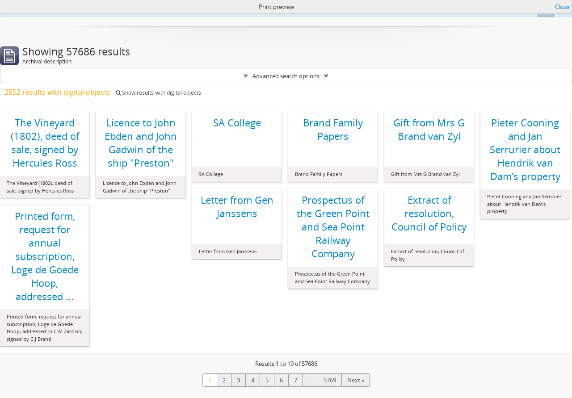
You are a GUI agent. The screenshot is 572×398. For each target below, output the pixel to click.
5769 (330, 380)
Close (562, 7)
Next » (355, 380)
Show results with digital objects (161, 92)
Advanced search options (286, 76)
